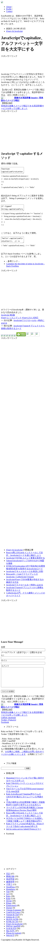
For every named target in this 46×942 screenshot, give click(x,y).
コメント (5, 666)
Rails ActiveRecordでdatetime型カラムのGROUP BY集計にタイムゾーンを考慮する (24, 797)
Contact (9, 11)
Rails (8, 898)
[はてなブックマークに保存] (2, 336)
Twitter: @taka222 (8, 720)
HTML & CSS (12, 921)
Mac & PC (10, 931)
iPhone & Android (13, 933)
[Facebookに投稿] (7, 336)
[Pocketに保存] (12, 336)
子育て (9, 884)
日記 (8, 874)
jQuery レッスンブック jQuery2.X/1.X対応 (19, 318)
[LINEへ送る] (15, 336)
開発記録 (10, 876)
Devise (9, 901)
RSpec (9, 903)
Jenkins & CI (11, 917)
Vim (8, 891)
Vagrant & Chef (12, 915)
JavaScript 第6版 (8, 315)
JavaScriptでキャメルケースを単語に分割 (24, 571)
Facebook (5, 722)
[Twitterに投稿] (5, 336)
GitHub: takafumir (8, 717)
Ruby (8, 896)
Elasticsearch (11, 905)
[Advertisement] (21, 64)
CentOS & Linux (13, 912)
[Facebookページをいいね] (38, 336)
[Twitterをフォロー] (33, 336)
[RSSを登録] (28, 336)
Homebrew (10, 889)
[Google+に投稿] (10, 336)
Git (7, 894)
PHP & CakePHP (13, 926)
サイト (4, 660)
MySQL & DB (12, 919)
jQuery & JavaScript (14, 31)
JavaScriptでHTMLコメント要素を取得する (25, 558)
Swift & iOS (11, 928)
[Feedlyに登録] (21, 336)
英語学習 (10, 879)
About (8, 7)
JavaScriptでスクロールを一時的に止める (24, 585)
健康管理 (10, 882)
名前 (3, 647)
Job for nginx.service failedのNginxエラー (23, 829)
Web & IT (10, 935)
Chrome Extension (13, 910)
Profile (9, 9)
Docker (9, 908)
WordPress (10, 887)
